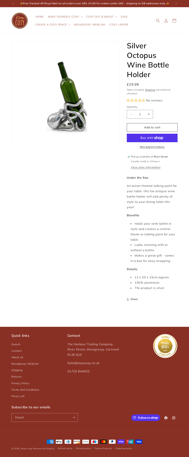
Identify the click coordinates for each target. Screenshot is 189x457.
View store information (145, 167)
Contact (16, 350)
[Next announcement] (176, 3)
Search (15, 344)
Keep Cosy (26, 448)
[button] (65, 16)
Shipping (150, 89)
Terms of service (103, 448)
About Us (17, 357)
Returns (16, 376)
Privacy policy (83, 448)
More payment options (152, 146)
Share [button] (134, 299)
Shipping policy (124, 448)
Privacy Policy (20, 383)
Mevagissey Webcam (25, 363)
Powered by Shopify (43, 448)
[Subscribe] (74, 417)
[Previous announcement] (13, 3)
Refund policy (65, 448)
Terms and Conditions (25, 389)
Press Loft (18, 396)
